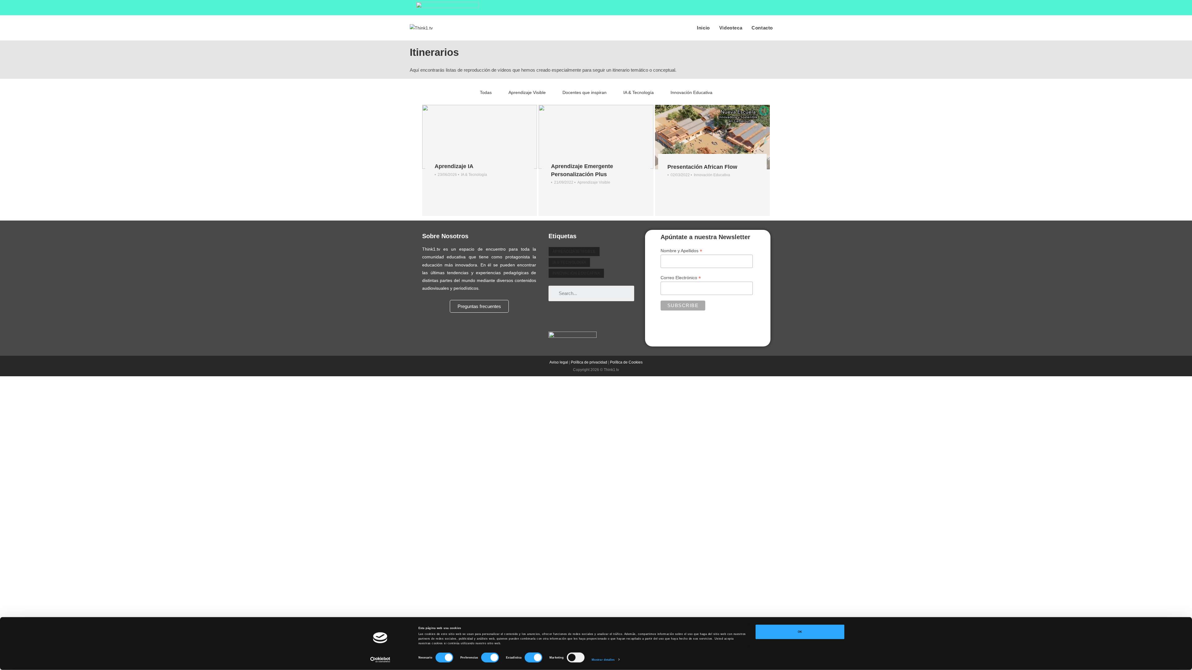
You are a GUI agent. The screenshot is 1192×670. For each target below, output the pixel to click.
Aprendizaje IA (454, 166)
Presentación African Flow (702, 167)
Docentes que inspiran (584, 92)
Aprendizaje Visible (527, 92)
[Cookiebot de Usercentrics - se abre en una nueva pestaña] (380, 660)
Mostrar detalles (603, 659)
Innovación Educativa (691, 92)
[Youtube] (591, 315)
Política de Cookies (626, 362)
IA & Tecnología (638, 92)
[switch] (490, 658)
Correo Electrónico (681, 278)
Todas (486, 92)
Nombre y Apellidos (681, 251)
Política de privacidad (589, 362)
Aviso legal (558, 362)
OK (800, 631)
